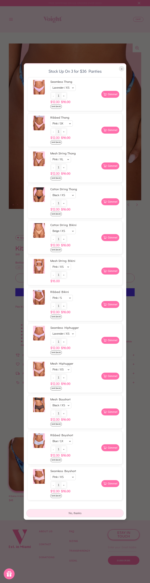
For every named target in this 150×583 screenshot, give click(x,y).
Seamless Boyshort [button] (63, 471)
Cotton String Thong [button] (63, 189)
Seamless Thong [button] (61, 82)
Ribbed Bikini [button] (59, 292)
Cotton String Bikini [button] (63, 225)
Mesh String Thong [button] (63, 153)
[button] (53, 96)
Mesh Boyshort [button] (60, 399)
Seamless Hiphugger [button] (64, 327)
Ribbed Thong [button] (59, 117)
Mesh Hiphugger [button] (61, 363)
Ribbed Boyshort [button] (61, 435)
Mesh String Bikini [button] (62, 261)
